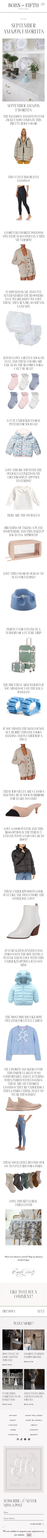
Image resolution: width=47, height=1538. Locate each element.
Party (13, 1420)
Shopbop (12, 83)
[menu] (43, 4)
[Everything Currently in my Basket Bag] (12, 1371)
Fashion (13, 1425)
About (34, 1425)
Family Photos (35, 83)
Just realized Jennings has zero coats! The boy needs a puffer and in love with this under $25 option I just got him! (23, 958)
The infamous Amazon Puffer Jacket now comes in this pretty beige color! (23, 120)
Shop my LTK (35, 92)
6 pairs (15, 1091)
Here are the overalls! (23, 515)
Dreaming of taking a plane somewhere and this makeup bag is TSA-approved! (23, 532)
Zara (12, 87)
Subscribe (35, 1524)
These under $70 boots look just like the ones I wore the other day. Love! (23, 895)
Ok (29, 1535)
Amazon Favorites (12, 78)
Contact (34, 1430)
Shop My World (34, 1420)
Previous (8, 1311)
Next (41, 1311)
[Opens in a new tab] (17, 1440)
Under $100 (11, 92)
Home (13, 1430)
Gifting (13, 1415)
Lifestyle (13, 1434)
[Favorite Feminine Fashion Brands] (34, 1331)
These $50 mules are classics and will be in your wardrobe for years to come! (23, 795)
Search (34, 1434)
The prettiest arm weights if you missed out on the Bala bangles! (23, 689)
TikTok (35, 78)
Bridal (35, 87)
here (27, 1260)
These (12, 1083)
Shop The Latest (34, 1415)
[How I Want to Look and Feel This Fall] (12, 1331)
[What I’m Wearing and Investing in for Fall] (34, 1371)
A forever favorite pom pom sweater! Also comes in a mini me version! (23, 236)
